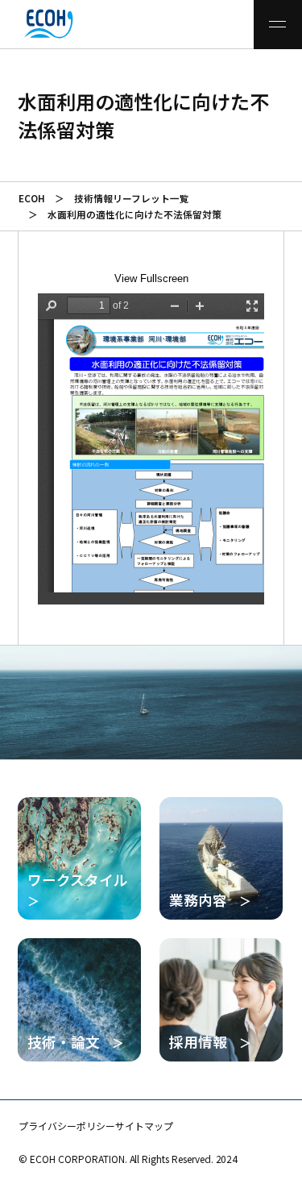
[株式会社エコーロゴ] (30, 24)
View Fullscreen (151, 278)
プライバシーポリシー (67, 1125)
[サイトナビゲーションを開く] (278, 24)
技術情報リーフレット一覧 (131, 198)
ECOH (32, 198)
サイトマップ (144, 1125)
